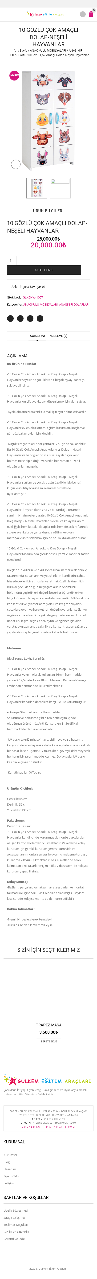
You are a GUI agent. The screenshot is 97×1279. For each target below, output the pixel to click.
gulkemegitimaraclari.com (49, 1127)
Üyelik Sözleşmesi (16, 1210)
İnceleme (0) (57, 336)
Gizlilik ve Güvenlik (16, 1232)
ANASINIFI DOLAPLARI (74, 304)
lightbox (15, 164)
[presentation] (21, 188)
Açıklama (37, 336)
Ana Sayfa (20, 50)
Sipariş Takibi (12, 1176)
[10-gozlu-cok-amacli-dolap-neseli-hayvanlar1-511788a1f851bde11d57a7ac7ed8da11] (60, 188)
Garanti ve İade (14, 1239)
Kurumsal (10, 1155)
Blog (7, 1162)
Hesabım (10, 1169)
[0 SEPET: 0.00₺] (92, 16)
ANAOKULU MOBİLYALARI (48, 50)
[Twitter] (10, 318)
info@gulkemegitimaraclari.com (54, 1123)
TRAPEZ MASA (48, 1025)
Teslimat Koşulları (16, 1225)
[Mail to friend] (40, 318)
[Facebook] (20, 318)
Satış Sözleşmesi (15, 1217)
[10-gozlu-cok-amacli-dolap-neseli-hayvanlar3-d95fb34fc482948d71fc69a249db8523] (48, 121)
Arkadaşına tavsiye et (28, 286)
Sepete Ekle (44, 270)
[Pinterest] (30, 318)
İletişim (9, 1183)
